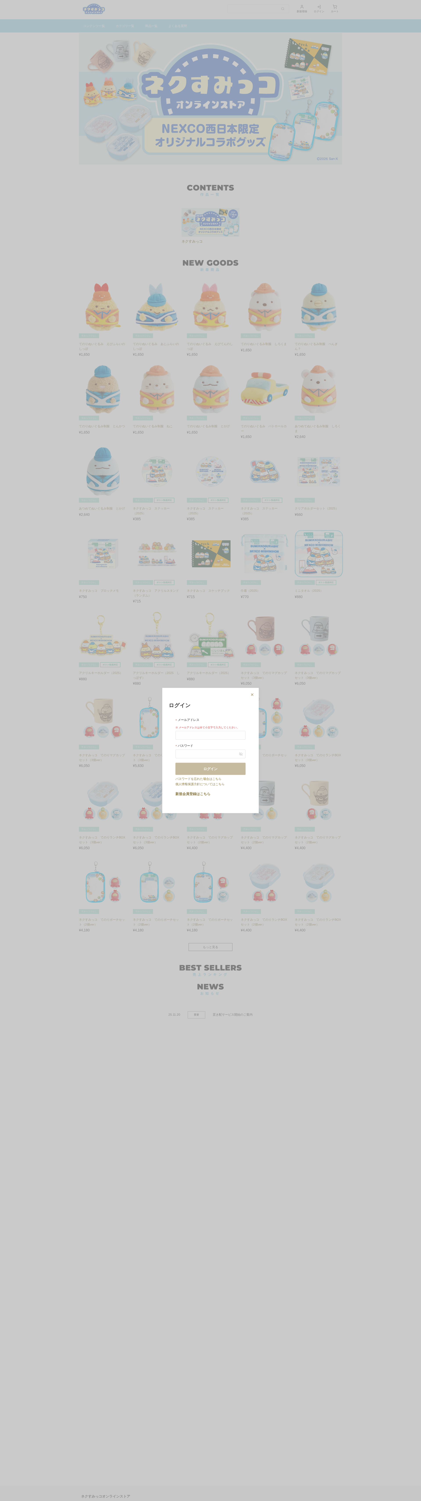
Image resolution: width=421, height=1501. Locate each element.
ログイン (210, 768)
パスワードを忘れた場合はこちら (198, 778)
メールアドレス (188, 720)
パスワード (185, 745)
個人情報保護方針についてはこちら (200, 784)
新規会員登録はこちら (192, 793)
